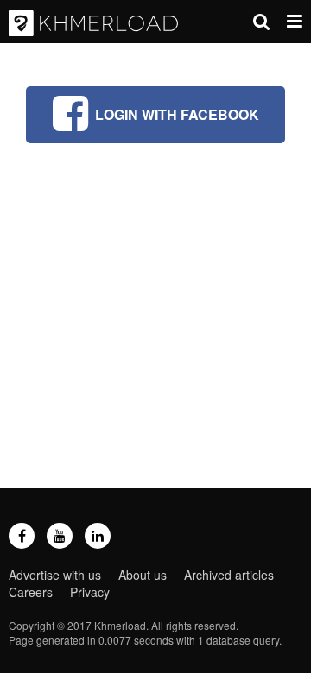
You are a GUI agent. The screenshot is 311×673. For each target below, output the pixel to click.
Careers (31, 592)
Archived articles (229, 574)
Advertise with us (55, 574)
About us (142, 574)
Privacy (90, 592)
